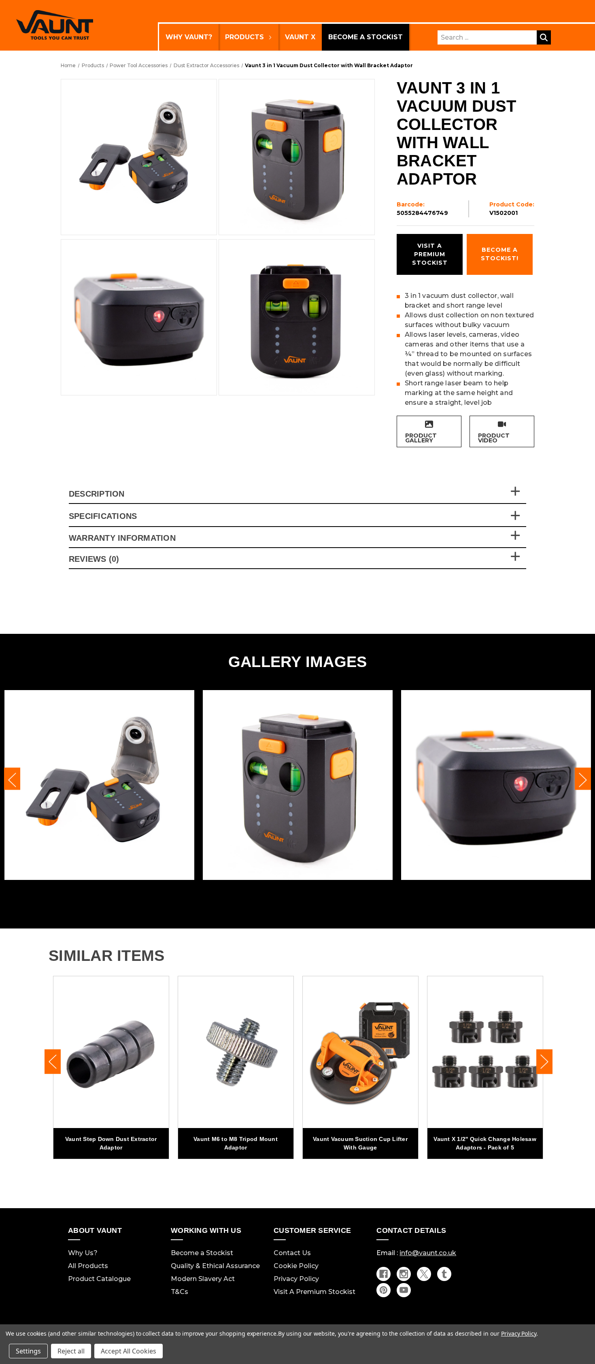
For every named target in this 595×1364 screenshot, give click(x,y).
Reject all (71, 1351)
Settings (28, 1351)
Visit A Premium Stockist (314, 1292)
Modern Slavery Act (203, 1279)
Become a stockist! (499, 254)
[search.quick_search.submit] (544, 37)
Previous (12, 779)
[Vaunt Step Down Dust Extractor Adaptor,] (111, 1052)
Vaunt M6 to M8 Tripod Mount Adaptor (235, 1143)
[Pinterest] (383, 1290)
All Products (88, 1266)
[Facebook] (383, 1274)
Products (244, 37)
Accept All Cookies (128, 1351)
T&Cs (179, 1292)
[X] (424, 1274)
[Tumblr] (444, 1274)
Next (583, 779)
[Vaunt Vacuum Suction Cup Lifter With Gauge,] (360, 1052)
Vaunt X (300, 37)
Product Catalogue (99, 1279)
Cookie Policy (296, 1266)
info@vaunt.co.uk (428, 1253)
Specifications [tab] (103, 516)
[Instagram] (404, 1274)
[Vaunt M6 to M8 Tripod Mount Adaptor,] (235, 1052)
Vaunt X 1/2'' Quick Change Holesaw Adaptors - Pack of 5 (485, 1143)
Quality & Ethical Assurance (215, 1266)
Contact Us (292, 1253)
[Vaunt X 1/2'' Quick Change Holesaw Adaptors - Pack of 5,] (485, 1052)
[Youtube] (404, 1290)
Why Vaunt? (189, 37)
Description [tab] (97, 493)
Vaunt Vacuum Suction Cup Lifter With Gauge (360, 1143)
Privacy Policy (296, 1279)
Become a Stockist (365, 37)
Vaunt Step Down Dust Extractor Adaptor (111, 1143)
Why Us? (83, 1253)
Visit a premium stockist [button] (430, 254)
